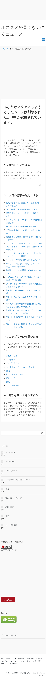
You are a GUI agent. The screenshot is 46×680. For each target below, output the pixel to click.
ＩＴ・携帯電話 (12, 386)
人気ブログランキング (9, 550)
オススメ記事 (11, 356)
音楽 (8, 382)
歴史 (8, 371)
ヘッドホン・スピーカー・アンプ (20, 367)
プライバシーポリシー (9, 635)
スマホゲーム (11, 360)
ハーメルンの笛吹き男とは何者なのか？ (23, 260)
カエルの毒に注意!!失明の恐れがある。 (22, 209)
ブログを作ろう (12, 363)
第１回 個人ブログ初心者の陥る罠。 (22, 226)
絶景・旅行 (10, 378)
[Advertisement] (23, 75)
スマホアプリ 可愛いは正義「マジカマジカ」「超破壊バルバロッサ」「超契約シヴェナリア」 (24, 247)
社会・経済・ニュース (15, 374)
